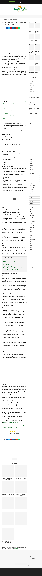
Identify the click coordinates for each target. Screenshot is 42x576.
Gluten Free (35, 141)
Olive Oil (35, 171)
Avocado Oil (35, 259)
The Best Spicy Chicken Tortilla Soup (10, 427)
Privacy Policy (30, 556)
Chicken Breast (35, 139)
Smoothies (35, 159)
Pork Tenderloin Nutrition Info (21, 478)
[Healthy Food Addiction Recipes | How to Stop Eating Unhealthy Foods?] (37, 25)
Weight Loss (35, 227)
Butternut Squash (35, 185)
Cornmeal (35, 207)
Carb (35, 167)
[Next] (16, 1)
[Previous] (15, 1)
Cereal (35, 263)
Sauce (35, 241)
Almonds (35, 137)
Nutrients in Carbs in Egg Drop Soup (9, 115)
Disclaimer (30, 560)
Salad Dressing (35, 239)
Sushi (35, 197)
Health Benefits (8, 436)
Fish (35, 147)
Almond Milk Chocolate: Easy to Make (10, 264)
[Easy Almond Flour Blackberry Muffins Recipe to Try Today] (21, 503)
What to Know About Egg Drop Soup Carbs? (11, 422)
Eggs (35, 205)
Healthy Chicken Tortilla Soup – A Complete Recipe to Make (14, 425)
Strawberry (35, 127)
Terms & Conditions (31, 558)
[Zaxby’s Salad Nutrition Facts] (37, 47)
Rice (35, 135)
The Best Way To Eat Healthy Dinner (31, 72)
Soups (12, 436)
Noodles (35, 237)
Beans (35, 229)
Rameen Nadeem (6, 25)
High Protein (35, 173)
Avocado (35, 203)
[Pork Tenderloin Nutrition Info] (21, 471)
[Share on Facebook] (7, 28)
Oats (35, 261)
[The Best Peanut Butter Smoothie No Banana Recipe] (8, 503)
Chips (35, 249)
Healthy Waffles (35, 209)
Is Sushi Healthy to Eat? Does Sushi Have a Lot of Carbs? (25, 1)
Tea (35, 181)
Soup (35, 175)
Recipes (32, 16)
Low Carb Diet (26, 16)
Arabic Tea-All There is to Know (9, 261)
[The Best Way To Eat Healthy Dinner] (31, 68)
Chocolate (35, 189)
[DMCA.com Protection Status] (4, 556)
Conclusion (5, 120)
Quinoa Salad (35, 217)
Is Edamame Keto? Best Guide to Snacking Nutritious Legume (31, 51)
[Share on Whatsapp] (19, 28)
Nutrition (14, 16)
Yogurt (35, 235)
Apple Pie (35, 191)
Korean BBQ (35, 195)
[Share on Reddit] (17, 28)
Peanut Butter (35, 225)
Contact (29, 565)
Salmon (35, 231)
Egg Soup (3, 436)
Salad (35, 161)
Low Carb (35, 131)
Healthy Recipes (35, 267)
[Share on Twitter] (9, 28)
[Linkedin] (21, 2)
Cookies (35, 219)
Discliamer (16, 548)
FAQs (4, 118)
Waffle (35, 253)
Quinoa (35, 155)
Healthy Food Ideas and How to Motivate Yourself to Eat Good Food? (37, 63)
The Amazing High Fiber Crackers (8, 494)
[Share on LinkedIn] (13, 28)
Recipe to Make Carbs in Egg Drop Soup (9, 103)
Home (3, 16)
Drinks (35, 243)
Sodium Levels (6, 113)
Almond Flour (35, 165)
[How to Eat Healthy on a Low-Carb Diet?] (37, 68)
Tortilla (35, 233)
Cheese (35, 257)
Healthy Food (7, 16)
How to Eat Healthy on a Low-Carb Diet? (37, 73)
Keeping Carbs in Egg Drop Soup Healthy (9, 116)
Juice (35, 177)
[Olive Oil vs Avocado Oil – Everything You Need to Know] (21, 487)
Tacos (35, 213)
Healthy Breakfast (35, 221)
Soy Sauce (35, 163)
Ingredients (5, 105)
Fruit (35, 251)
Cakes (35, 183)
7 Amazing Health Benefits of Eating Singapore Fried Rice (13, 267)
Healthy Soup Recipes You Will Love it (10, 424)
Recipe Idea (35, 125)
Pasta (35, 245)
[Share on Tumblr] (15, 28)
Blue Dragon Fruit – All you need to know (10, 269)
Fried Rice (35, 169)
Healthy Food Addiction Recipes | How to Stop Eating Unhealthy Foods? (37, 31)
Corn (35, 265)
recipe (35, 157)
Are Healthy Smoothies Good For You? (10, 266)
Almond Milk (35, 143)
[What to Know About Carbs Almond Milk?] (8, 471)
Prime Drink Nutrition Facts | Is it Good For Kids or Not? (37, 41)
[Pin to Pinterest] (11, 28)
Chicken (35, 145)
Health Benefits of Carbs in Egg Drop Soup (9, 110)
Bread (35, 193)
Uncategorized (32, 91)
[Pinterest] (20, 2)
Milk (35, 179)
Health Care (19, 16)
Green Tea (35, 153)
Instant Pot (35, 223)
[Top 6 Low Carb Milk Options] (31, 57)
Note (5, 108)
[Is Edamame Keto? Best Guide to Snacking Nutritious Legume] (31, 47)
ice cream (35, 211)
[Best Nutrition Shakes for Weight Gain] (31, 36)
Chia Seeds (35, 187)
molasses (35, 255)
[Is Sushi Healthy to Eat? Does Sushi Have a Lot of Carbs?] (31, 25)
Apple (35, 149)
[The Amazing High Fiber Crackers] (8, 487)
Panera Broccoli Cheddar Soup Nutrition (10, 270)
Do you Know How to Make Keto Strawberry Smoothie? (13, 263)
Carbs (35, 151)
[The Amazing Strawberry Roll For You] (21, 518)
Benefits (35, 129)
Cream (35, 247)
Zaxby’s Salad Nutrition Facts (37, 51)
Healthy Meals (35, 201)
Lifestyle (31, 83)
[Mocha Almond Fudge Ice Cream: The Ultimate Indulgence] (8, 534)
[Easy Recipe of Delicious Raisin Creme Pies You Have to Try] (8, 518)
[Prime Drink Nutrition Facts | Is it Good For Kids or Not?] (37, 36)
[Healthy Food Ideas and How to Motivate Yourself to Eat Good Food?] (37, 57)
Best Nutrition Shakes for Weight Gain (31, 41)
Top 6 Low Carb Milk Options (31, 61)
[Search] (39, 16)
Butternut (35, 199)
